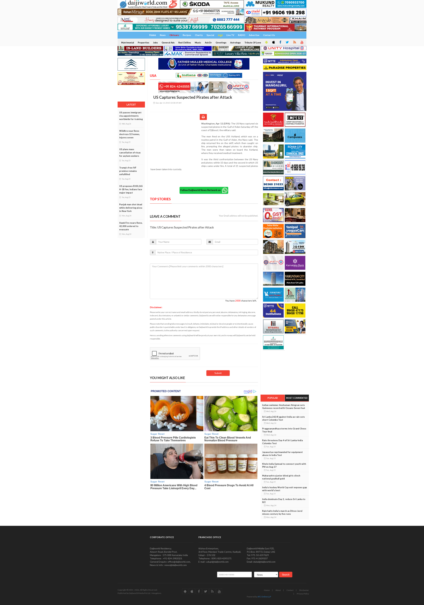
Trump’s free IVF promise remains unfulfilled (128, 171)
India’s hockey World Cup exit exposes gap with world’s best (284, 489)
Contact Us (269, 35)
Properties (143, 42)
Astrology (235, 42)
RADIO (241, 35)
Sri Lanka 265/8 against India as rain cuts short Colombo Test (283, 418)
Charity (199, 35)
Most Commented (297, 398)
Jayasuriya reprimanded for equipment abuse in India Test (282, 453)
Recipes (187, 35)
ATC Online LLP (264, 596)
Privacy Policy (303, 593)
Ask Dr (208, 42)
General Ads (168, 42)
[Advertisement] (175, 143)
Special (210, 35)
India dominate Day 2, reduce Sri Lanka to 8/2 (283, 500)
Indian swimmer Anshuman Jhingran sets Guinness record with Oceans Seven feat (283, 406)
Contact (290, 590)
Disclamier (304, 590)
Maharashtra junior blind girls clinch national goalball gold (281, 477)
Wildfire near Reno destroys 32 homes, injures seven (129, 134)
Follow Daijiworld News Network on (201, 190)
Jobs (155, 42)
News (163, 35)
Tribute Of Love (252, 42)
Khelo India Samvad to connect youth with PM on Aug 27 (284, 465)
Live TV (230, 35)
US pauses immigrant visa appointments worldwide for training (131, 115)
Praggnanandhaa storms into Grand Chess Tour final (284, 430)
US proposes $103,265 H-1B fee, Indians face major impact (131, 189)
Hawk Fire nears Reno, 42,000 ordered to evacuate (130, 226)
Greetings (221, 42)
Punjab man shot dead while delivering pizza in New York (130, 207)
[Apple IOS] (273, 42)
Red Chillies (184, 42)
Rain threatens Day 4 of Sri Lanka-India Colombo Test (282, 442)
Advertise (254, 35)
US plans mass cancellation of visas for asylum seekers (130, 152)
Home (267, 590)
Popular (272, 398)
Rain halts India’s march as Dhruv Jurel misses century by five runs (282, 512)
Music (198, 42)
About (278, 590)
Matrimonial (127, 42)
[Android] (266, 42)
